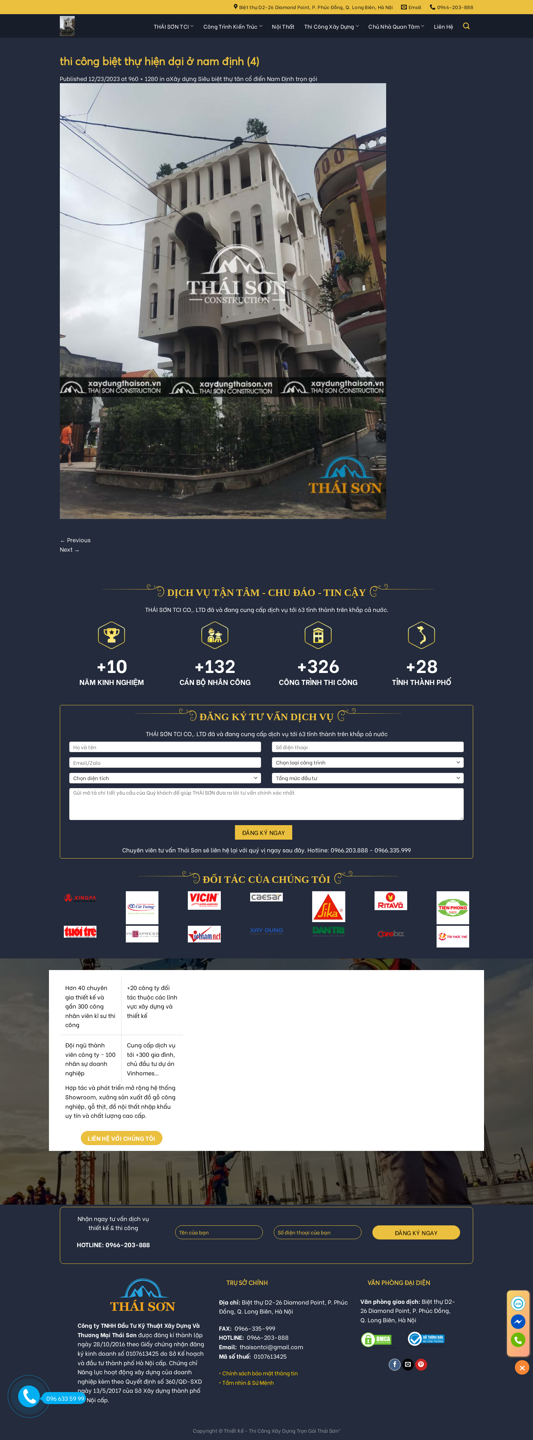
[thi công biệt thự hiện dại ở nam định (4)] (223, 300)
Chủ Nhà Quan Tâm (394, 26)
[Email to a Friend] (408, 1365)
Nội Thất (283, 26)
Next (70, 549)
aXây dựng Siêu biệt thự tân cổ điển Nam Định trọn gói (241, 78)
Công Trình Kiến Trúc (230, 26)
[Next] (466, 912)
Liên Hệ (444, 26)
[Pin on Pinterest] (421, 1365)
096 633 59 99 (65, 1398)
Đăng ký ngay (263, 832)
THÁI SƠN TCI (171, 26)
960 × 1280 (143, 78)
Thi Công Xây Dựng (329, 26)
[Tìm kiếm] (466, 26)
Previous (75, 539)
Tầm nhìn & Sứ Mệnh (248, 1382)
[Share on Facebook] (395, 1365)
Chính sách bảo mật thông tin (260, 1373)
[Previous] (66, 912)
